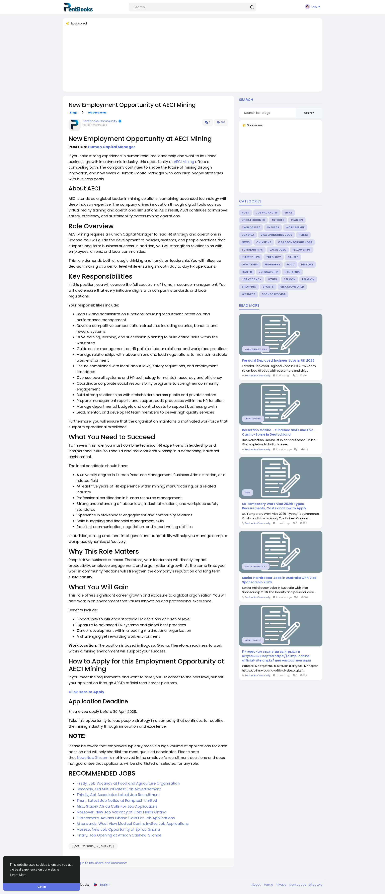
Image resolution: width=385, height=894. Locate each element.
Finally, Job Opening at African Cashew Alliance (119, 835)
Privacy (281, 884)
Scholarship (268, 272)
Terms (268, 884)
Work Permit (295, 227)
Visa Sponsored (292, 287)
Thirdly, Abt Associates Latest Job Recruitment (118, 794)
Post (245, 212)
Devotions (250, 264)
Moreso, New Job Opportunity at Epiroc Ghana (118, 829)
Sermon (289, 279)
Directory (315, 884)
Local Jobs (278, 250)
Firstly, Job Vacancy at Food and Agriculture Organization (128, 783)
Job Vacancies (97, 112)
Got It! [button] (41, 886)
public (303, 235)
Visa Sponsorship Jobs (295, 242)
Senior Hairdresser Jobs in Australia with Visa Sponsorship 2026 (279, 580)
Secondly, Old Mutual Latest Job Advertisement (119, 789)
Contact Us (298, 884)
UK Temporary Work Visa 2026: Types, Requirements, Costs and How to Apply (274, 506)
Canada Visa (251, 227)
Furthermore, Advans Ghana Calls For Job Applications (126, 817)
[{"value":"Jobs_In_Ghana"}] (93, 846)
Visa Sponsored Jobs (276, 235)
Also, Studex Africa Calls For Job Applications (117, 806)
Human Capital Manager (112, 146)
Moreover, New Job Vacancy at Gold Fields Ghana (121, 812)
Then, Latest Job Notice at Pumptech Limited (117, 800)
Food (291, 264)
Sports (268, 287)
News (246, 242)
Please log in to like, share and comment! (96, 863)
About (256, 884)
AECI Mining (184, 161)
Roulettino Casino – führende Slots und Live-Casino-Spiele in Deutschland (278, 432)
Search (309, 113)
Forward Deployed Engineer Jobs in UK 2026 (278, 360)
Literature (292, 272)
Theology (273, 257)
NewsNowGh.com (92, 757)
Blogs (73, 112)
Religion (308, 279)
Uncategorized (253, 220)
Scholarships (252, 250)
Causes (293, 257)
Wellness (248, 294)
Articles (278, 220)
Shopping (249, 287)
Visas (288, 212)
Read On (297, 220)
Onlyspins (263, 242)
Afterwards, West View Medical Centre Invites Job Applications (133, 823)
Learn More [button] (18, 875)
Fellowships (302, 250)
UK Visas (273, 227)
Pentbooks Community (100, 121)
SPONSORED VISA (274, 294)
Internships (251, 257)
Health (247, 272)
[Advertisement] (186, 60)
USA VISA (248, 235)
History (307, 264)
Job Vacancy (251, 279)
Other (272, 279)
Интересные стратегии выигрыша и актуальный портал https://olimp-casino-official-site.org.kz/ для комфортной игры (276, 656)
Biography (272, 264)
